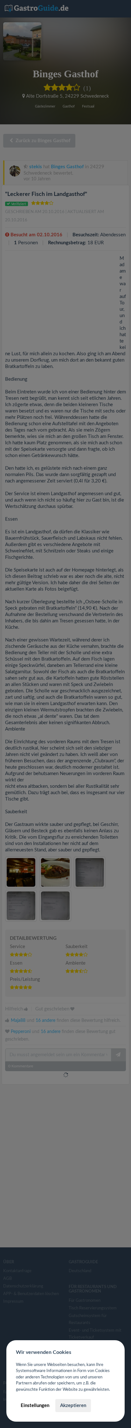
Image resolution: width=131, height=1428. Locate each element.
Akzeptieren (73, 1405)
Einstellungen (35, 1405)
